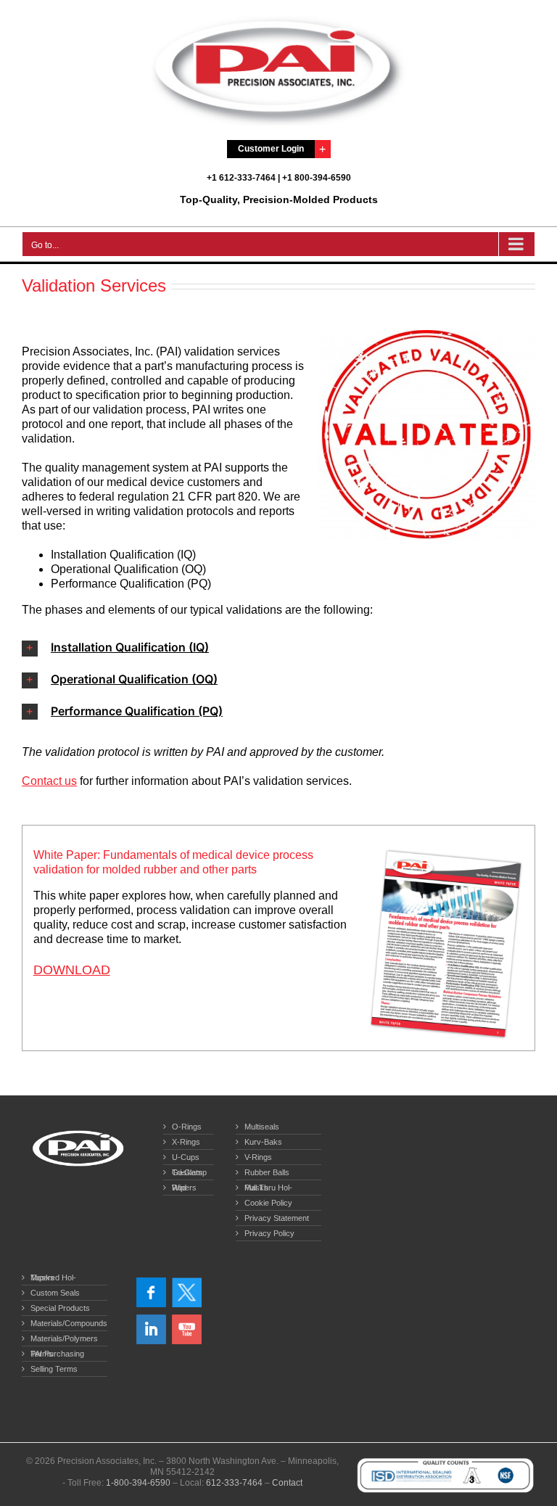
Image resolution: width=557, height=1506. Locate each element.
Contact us (49, 781)
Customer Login (271, 149)
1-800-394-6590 (138, 1483)
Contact (287, 1483)
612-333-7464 (234, 1483)
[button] (278, 648)
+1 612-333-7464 (241, 178)
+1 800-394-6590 (316, 178)
